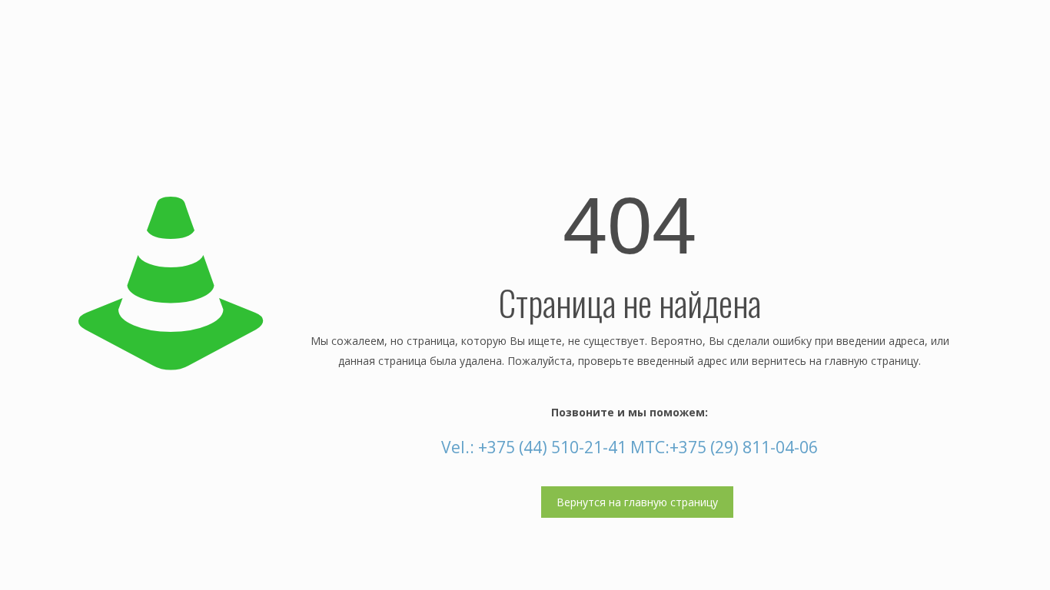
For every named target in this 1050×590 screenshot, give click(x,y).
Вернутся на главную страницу (637, 502)
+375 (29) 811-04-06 (744, 447)
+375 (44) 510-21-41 (552, 447)
